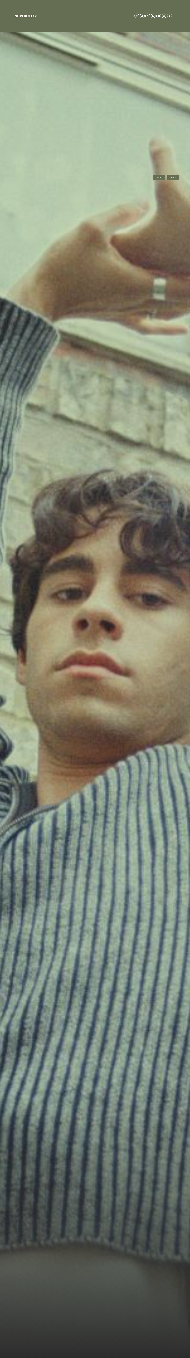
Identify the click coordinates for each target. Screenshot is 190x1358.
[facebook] (153, 16)
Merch (173, 177)
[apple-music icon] (169, 16)
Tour (159, 177)
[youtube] (158, 16)
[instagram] (136, 16)
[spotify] (164, 16)
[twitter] (147, 16)
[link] (26, 16)
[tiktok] (142, 16)
